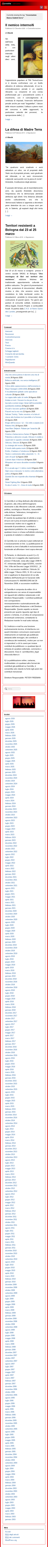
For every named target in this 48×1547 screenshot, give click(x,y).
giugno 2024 (10, 792)
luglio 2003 (9, 1502)
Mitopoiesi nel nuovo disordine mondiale (20, 462)
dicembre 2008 (11, 1318)
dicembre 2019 (11, 945)
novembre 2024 (11, 778)
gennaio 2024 (10, 806)
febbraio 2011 (10, 1245)
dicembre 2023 (11, 809)
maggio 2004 (10, 1474)
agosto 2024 (10, 786)
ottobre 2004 (10, 1460)
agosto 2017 (10, 1024)
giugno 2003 (10, 1505)
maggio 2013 (10, 1168)
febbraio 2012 (10, 1211)
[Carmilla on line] (24, 4)
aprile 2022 (9, 866)
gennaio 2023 (10, 840)
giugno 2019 (10, 962)
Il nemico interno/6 (19, 25)
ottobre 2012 (10, 1188)
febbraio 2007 (10, 1381)
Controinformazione (34, 28)
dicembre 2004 (11, 1454)
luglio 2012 (9, 1197)
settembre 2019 (11, 953)
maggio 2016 (10, 1067)
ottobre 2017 (10, 1018)
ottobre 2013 (10, 1154)
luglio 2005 (9, 1435)
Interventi (8, 331)
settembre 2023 (11, 818)
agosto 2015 (10, 1092)
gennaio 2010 (10, 1282)
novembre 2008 (11, 1321)
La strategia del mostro (14, 445)
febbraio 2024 (10, 803)
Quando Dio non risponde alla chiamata (20, 477)
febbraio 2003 (10, 1517)
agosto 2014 (10, 1126)
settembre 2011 (11, 1225)
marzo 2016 (9, 1072)
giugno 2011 (9, 1234)
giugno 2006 (10, 1403)
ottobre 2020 (10, 917)
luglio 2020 (9, 925)
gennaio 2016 (10, 1078)
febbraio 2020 (10, 939)
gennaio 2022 (10, 874)
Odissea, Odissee (12, 443)
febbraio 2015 (10, 1109)
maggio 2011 (10, 1236)
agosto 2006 (10, 1398)
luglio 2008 (9, 1333)
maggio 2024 (10, 795)
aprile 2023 (9, 832)
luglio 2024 (9, 789)
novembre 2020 (11, 914)
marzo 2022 (9, 869)
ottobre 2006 (10, 1392)
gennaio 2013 (10, 1180)
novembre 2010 (11, 1253)
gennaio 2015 (10, 1112)
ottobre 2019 (10, 951)
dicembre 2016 (11, 1047)
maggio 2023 (10, 829)
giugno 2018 (10, 996)
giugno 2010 (10, 1268)
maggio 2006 (10, 1406)
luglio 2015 (9, 1095)
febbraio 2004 (10, 1483)
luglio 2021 (9, 891)
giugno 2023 (10, 826)
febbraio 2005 (10, 1449)
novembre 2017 (11, 1016)
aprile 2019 (9, 968)
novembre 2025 (11, 744)
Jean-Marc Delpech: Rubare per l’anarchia (21, 428)
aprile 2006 (9, 1409)
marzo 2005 (9, 1446)
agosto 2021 (10, 888)
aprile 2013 (9, 1171)
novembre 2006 (11, 1389)
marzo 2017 (9, 1038)
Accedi (8, 1532)
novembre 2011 (11, 1219)
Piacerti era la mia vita (14, 412)
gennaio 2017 (10, 1044)
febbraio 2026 (10, 735)
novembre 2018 (11, 982)
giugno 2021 (10, 894)
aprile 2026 (9, 730)
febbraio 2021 (10, 905)
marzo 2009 (9, 1310)
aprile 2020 (9, 934)
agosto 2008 (10, 1330)
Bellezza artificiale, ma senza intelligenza (21, 380)
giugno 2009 (10, 1302)
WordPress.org (11, 1540)
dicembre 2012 (11, 1183)
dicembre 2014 (11, 1115)
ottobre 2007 (10, 1358)
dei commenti (12, 1537)
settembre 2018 (11, 987)
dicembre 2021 (11, 877)
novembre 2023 (11, 812)
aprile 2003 (9, 1511)
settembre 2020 (11, 919)
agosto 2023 (10, 820)
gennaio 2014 (10, 1146)
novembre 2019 (11, 948)
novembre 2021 (11, 880)
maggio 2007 (10, 1372)
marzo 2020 (9, 936)
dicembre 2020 (11, 911)
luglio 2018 (9, 993)
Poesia (8, 345)
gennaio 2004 (10, 1485)
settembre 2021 (11, 885)
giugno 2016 (10, 1064)
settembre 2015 (11, 1089)
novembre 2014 (11, 1118)
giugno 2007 (10, 1369)
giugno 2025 (10, 758)
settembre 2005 (11, 1429)
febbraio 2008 (10, 1347)
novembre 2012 (11, 1185)
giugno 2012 (10, 1200)
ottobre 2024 (10, 781)
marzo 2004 (9, 1480)
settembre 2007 (11, 1361)
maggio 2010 (10, 1270)
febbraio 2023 (10, 837)
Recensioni (9, 334)
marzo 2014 (9, 1140)
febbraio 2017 (10, 1041)
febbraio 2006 (10, 1415)
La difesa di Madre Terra (23, 129)
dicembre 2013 (11, 1149)
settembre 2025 (11, 750)
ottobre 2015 (10, 1086)
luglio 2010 (9, 1265)
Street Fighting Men (12, 482)
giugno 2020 (10, 928)
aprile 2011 (9, 1239)
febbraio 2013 (10, 1177)
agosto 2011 (10, 1228)
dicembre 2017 (11, 1013)
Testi (7, 343)
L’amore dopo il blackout (14, 460)
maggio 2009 (10, 1304)
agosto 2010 (10, 1262)
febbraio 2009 (10, 1313)
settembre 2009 (11, 1293)
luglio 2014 (9, 1129)
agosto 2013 (10, 1160)
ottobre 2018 (10, 985)
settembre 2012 (11, 1191)
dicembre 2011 (10, 1217)
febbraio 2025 (10, 769)
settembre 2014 (11, 1123)
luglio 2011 (9, 1231)
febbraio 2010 (10, 1279)
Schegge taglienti (12, 351)
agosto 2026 (10, 719)
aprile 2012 (9, 1205)
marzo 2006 (9, 1412)
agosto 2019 (10, 956)
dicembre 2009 (11, 1285)
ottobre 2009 (10, 1290)
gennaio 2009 (10, 1316)
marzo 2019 (9, 970)
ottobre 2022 (10, 849)
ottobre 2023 (10, 815)
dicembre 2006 (11, 1386)
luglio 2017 (9, 1027)
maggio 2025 (10, 761)
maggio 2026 (10, 727)
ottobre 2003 (10, 1494)
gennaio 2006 (10, 1418)
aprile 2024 (9, 798)
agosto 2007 (10, 1364)
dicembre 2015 (11, 1081)
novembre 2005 (11, 1423)
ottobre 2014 (10, 1120)
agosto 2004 (10, 1466)
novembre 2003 (11, 1491)
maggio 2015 (10, 1101)
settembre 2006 (11, 1395)
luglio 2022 (9, 857)
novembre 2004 (11, 1457)
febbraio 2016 (10, 1075)
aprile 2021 (9, 900)
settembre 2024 (11, 784)
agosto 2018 (10, 990)
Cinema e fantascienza (17, 434)
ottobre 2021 (10, 883)
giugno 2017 (10, 1030)
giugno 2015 (10, 1098)
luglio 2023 (9, 823)
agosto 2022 (10, 854)
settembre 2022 (11, 852)
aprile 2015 (9, 1103)
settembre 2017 (11, 1021)
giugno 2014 (10, 1132)
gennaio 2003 (10, 1519)
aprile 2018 (9, 1002)
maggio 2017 (10, 1033)
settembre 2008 (11, 1327)
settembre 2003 (11, 1497)
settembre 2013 (11, 1157)
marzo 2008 (9, 1344)
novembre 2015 (11, 1084)
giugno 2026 (10, 724)
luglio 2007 (9, 1367)
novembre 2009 (11, 1287)
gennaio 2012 (10, 1214)
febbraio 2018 (10, 1007)
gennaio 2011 (10, 1248)
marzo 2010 (9, 1276)
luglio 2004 (9, 1468)
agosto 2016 (10, 1058)
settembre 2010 (11, 1259)
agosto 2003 (10, 1500)
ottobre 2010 (10, 1256)
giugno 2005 (10, 1437)
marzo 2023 (9, 835)
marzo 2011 (9, 1242)
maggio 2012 (10, 1202)
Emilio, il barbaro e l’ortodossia (17, 451)
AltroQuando (10, 362)
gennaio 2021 (10, 908)
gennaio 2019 (10, 976)
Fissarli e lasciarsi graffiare (15, 409)
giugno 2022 (10, 860)
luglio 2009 (9, 1299)
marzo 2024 (9, 801)
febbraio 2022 (10, 871)
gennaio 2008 (10, 1350)
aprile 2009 (9, 1307)
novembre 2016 (11, 1050)
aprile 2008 (9, 1341)
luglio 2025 (9, 755)
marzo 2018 (9, 1004)
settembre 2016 (11, 1055)
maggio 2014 (10, 1135)
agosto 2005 (10, 1432)
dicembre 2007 (11, 1352)
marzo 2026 (9, 733)
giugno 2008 (10, 1335)
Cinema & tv (10, 348)
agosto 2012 (10, 1194)
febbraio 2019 (10, 973)
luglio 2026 (9, 721)
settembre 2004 (11, 1463)
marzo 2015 (9, 1106)
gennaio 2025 (10, 772)
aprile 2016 (9, 1069)
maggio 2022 (10, 863)
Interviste (8, 340)
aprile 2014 (9, 1137)
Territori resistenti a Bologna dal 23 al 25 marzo (20, 230)
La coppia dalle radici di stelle (16, 397)
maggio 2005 (10, 1440)
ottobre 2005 (10, 1426)
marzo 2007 (9, 1378)
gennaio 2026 (10, 738)
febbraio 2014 (10, 1143)
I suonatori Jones (12, 357)
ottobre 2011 (10, 1222)
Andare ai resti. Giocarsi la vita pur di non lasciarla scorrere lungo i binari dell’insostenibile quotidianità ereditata (23, 403)
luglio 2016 (9, 1061)
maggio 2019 (10, 965)
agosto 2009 (10, 1296)
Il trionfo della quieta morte (15, 448)
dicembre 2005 (11, 1420)
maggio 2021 (10, 897)
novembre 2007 (11, 1355)
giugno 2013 (10, 1166)
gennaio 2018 (10, 1010)
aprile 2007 (9, 1375)
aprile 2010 (9, 1273)
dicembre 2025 (11, 741)
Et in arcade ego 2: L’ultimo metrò (18, 468)
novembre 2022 (11, 846)
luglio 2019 (9, 959)
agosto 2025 (10, 752)
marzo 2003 (9, 1514)
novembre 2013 (11, 1152)
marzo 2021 (9, 902)
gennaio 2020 (10, 942)
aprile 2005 (9, 1443)
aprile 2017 (9, 1035)
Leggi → (8, 119)
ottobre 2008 (10, 1324)
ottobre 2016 (10, 1052)
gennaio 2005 (10, 1452)
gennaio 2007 (10, 1384)
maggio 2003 (10, 1508)
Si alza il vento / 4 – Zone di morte (18, 485)
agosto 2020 (10, 922)
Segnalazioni (31, 133)
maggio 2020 (10, 931)
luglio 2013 (9, 1163)
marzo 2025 (9, 767)
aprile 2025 (9, 764)
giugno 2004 (10, 1471)
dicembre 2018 (11, 979)
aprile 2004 (9, 1477)
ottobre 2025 (10, 747)
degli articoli (12, 1535)
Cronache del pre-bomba (14, 354)
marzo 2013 (9, 1174)
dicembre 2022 (11, 843)
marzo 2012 (9, 1208)
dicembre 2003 (11, 1488)
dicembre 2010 (11, 1251)
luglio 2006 (9, 1401)
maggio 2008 (10, 1338)
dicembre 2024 (11, 775)
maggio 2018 (10, 999)
